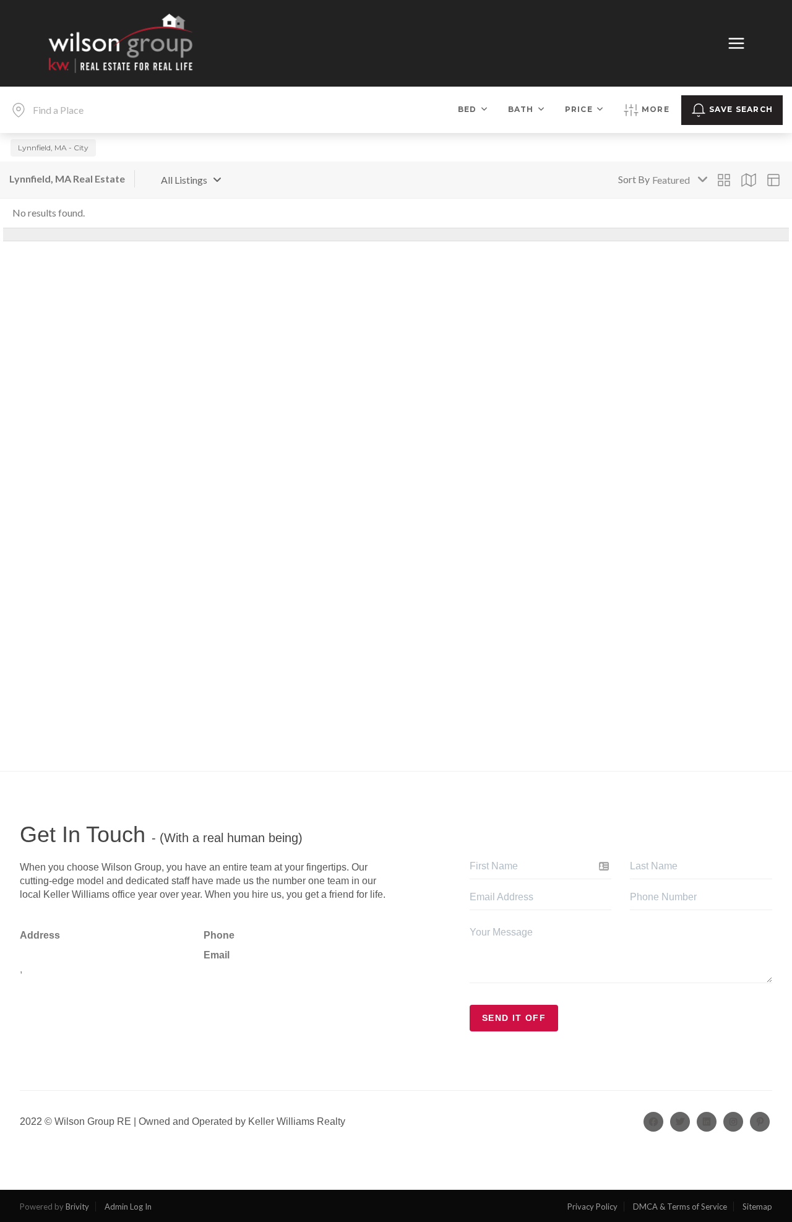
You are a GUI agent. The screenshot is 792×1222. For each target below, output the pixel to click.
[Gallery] (724, 180)
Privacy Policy (592, 1206)
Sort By (634, 179)
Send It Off (514, 1018)
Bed (467, 109)
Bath (521, 109)
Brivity (77, 1206)
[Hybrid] (773, 180)
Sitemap (757, 1206)
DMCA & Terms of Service (680, 1206)
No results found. (48, 212)
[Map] (748, 180)
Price (579, 109)
